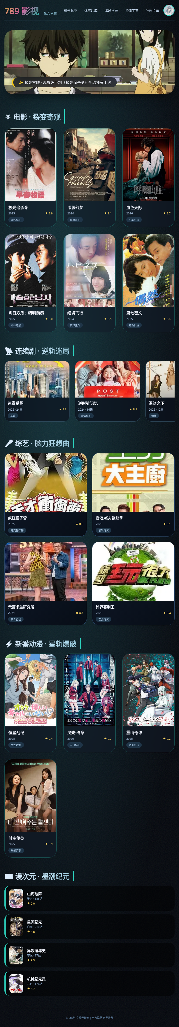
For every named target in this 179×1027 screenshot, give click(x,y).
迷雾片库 (90, 10)
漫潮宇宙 (131, 10)
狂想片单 (152, 10)
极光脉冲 (70, 10)
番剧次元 (111, 10)
